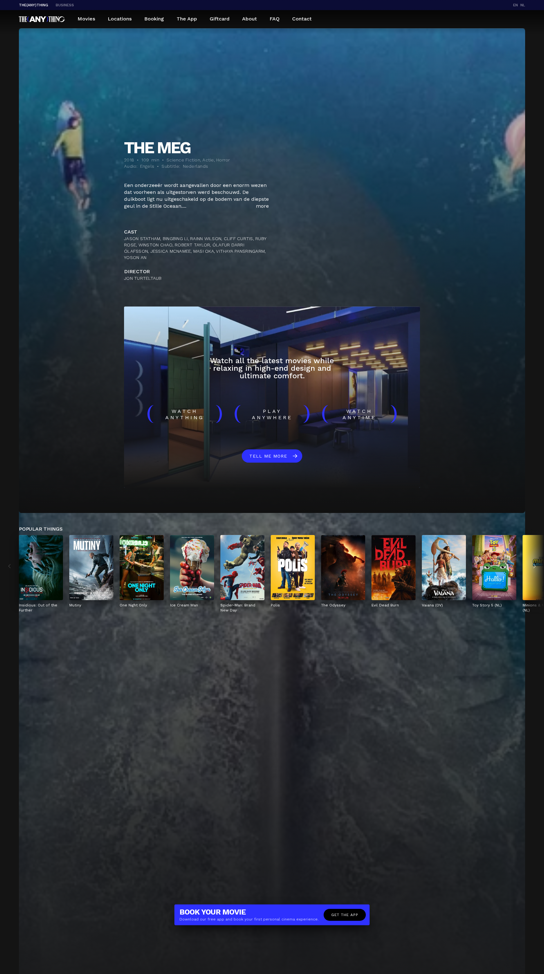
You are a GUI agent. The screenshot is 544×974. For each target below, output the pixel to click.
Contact (302, 19)
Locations (120, 19)
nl (522, 5)
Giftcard (220, 19)
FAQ (274, 19)
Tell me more (268, 456)
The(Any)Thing (33, 5)
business (65, 5)
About (249, 19)
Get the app (344, 915)
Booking (154, 19)
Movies (86, 19)
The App (187, 19)
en (515, 5)
